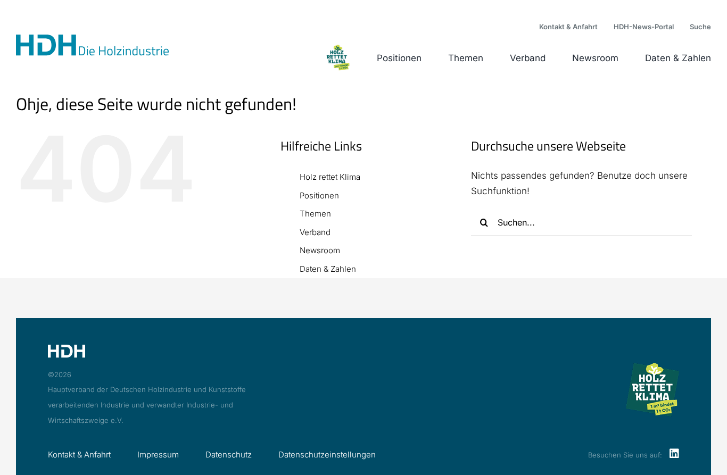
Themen (315, 214)
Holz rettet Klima (330, 177)
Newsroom (320, 250)
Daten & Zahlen (328, 269)
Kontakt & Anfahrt (79, 454)
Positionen (319, 195)
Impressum (158, 454)
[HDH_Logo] (92, 39)
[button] (700, 27)
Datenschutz (228, 454)
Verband (315, 232)
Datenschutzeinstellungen (327, 454)
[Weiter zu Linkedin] (674, 454)
